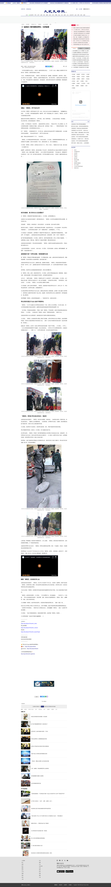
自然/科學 (72, 14)
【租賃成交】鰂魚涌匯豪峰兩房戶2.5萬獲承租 (81, 31)
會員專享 (32, 14)
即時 (35, 14)
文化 (68, 14)
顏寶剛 (78, 78)
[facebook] (60, 860)
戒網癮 (48, 709)
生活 (62, 14)
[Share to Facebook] (46, 66)
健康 (65, 14)
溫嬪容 (77, 85)
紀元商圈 (80, 9)
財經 (50, 14)
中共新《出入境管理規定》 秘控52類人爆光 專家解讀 (81, 62)
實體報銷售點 (28, 9)
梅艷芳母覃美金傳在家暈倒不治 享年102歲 (81, 56)
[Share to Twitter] (47, 66)
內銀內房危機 (76, 159)
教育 (81, 14)
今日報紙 (23, 860)
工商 (40, 877)
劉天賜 (83, 74)
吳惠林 (73, 83)
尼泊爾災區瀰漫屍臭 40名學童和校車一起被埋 (81, 52)
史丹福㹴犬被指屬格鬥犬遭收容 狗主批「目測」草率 (81, 35)
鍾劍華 (78, 74)
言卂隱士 (83, 83)
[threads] (62, 860)
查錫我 (82, 85)
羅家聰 (87, 76)
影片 (22, 862)
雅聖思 (25, 709)
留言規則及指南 (23, 703)
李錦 (86, 81)
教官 (44, 709)
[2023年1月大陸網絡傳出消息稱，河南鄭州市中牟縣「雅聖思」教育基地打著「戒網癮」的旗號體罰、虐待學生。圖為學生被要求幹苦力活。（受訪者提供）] (44, 44)
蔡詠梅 (87, 78)
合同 (56, 709)
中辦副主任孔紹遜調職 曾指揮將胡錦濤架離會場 (81, 65)
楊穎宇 (83, 78)
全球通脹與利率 (77, 151)
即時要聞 (27, 24)
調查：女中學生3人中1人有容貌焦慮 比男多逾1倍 (81, 40)
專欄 (56, 14)
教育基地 (40, 709)
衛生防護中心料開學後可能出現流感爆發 (80, 42)
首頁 (27, 14)
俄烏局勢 (75, 158)
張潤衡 (82, 81)
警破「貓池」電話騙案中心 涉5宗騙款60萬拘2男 (81, 37)
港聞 (41, 14)
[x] (65, 860)
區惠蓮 (73, 87)
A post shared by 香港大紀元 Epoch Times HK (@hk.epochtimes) (84, 117)
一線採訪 (22, 24)
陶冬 (73, 85)
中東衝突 (75, 156)
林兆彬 (73, 81)
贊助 (77, 9)
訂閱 (49, 706)
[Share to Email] (52, 66)
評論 (59, 14)
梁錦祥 (78, 76)
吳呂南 (83, 76)
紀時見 (75, 150)
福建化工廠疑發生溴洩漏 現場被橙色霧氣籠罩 (81, 27)
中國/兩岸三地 (33, 24)
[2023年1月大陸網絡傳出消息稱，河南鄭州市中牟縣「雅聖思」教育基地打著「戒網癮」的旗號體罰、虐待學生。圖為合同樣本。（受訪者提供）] (44, 184)
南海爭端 (75, 154)
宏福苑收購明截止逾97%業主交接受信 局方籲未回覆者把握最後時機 (81, 44)
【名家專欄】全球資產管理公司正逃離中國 (81, 67)
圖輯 (40, 875)
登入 (42, 706)
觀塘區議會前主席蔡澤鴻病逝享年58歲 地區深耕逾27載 (81, 39)
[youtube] (67, 860)
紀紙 (75, 14)
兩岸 (44, 14)
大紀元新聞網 (45, 24)
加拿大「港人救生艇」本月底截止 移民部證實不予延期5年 (81, 58)
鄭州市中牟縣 (31, 709)
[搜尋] (89, 9)
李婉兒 (78, 83)
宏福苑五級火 (76, 167)
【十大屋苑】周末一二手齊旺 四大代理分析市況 (81, 29)
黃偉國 (73, 78)
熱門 (38, 14)
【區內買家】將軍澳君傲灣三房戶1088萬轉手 (81, 33)
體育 (78, 14)
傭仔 (78, 81)
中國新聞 (39, 24)
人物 (22, 879)
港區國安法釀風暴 (77, 163)
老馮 (88, 83)
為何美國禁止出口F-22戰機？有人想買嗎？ (81, 50)
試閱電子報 (23, 9)
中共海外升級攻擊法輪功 (78, 166)
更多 (86, 85)
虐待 (36, 709)
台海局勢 (75, 153)
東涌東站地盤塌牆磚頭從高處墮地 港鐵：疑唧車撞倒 (81, 60)
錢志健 (73, 76)
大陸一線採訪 (76, 164)
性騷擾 (52, 709)
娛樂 (84, 14)
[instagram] (57, 860)
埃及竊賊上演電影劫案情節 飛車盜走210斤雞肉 (81, 63)
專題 (50, 24)
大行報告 (75, 161)
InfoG (53, 14)
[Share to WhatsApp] (51, 66)
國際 (47, 14)
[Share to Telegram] (49, 66)
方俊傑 (87, 74)
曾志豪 (73, 74)
